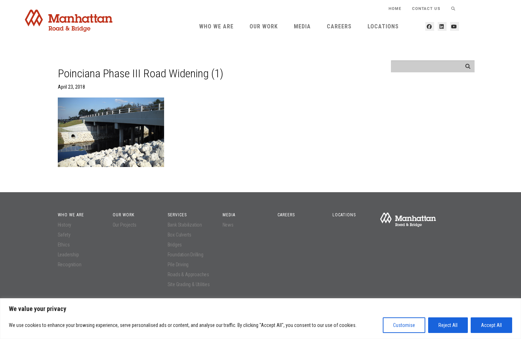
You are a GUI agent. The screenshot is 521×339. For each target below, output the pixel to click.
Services (177, 214)
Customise (404, 325)
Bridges (175, 245)
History (65, 225)
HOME (394, 8)
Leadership (68, 254)
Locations (383, 26)
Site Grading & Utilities (189, 284)
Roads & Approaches (188, 274)
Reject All (448, 325)
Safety (64, 235)
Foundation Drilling (185, 254)
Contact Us (426, 8)
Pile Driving (178, 264)
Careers (339, 26)
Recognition (70, 264)
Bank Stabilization (185, 225)
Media (302, 26)
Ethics (64, 245)
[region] (260, 318)
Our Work (264, 26)
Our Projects (125, 225)
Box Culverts (180, 235)
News (228, 225)
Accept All (491, 325)
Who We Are (216, 26)
